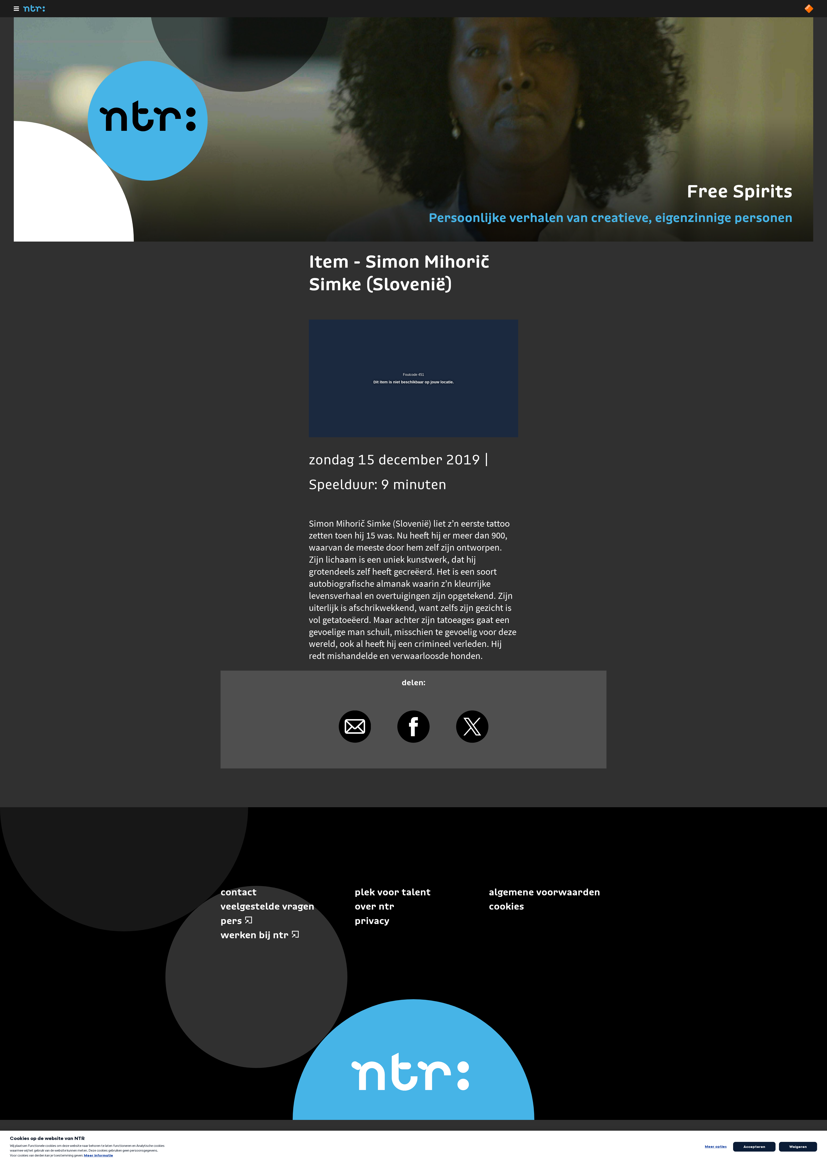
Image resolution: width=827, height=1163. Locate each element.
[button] (317, 427)
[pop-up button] (500, 427)
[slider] (412, 418)
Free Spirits (740, 191)
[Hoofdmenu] (16, 8)
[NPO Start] (809, 11)
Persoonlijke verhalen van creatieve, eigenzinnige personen (611, 217)
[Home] (34, 10)
